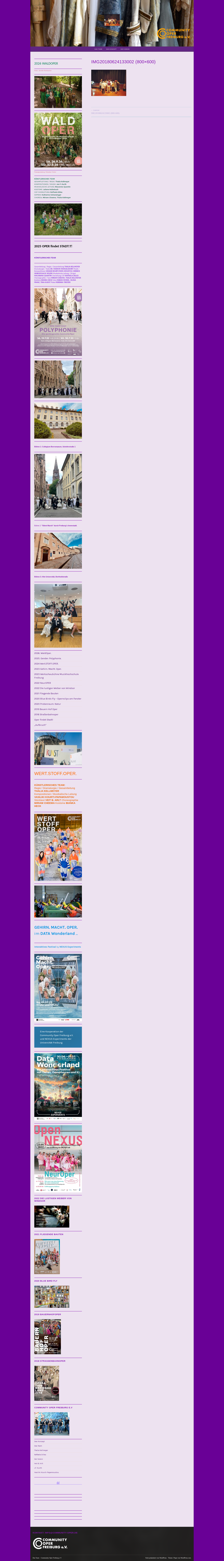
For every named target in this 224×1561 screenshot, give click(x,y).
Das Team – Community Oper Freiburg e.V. (47, 1558)
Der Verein (125, 49)
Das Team (98, 49)
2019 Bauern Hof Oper (45, 709)
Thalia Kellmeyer (41, 1450)
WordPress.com (186, 1558)
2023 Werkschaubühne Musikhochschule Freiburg (56, 676)
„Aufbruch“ (40, 725)
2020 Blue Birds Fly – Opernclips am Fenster (57, 698)
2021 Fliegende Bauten (46, 693)
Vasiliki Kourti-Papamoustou (46, 1472)
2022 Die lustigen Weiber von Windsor (54, 688)
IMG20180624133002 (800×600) (105, 112)
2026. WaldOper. (42, 653)
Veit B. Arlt (38, 1463)
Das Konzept (111, 49)
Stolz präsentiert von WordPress (155, 1558)
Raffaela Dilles (40, 1455)
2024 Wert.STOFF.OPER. (46, 663)
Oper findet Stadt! (43, 719)
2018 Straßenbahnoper (46, 714)
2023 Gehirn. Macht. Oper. (48, 669)
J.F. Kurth (38, 1468)
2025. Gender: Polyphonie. (47, 658)
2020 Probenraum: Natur (47, 704)
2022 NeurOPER (42, 683)
